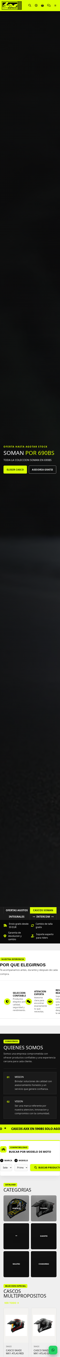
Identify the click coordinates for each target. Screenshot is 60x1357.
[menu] (55, 5)
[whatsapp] (53, 1350)
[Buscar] (30, 5)
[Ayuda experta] (49, 5)
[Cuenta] (36, 5)
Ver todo (10, 1303)
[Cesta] (42, 5)
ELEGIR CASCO (15, 469)
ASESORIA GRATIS (42, 469)
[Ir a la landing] (12, 5)
